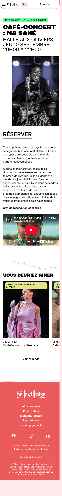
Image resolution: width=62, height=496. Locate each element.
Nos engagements (31, 425)
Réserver (17, 134)
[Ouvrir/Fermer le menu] (4, 4)
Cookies (44, 449)
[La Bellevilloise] (13, 4)
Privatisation (31, 411)
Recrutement (31, 420)
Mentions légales (31, 415)
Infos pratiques (31, 406)
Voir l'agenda (31, 358)
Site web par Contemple (31, 457)
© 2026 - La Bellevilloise (22, 445)
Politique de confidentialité (26, 449)
